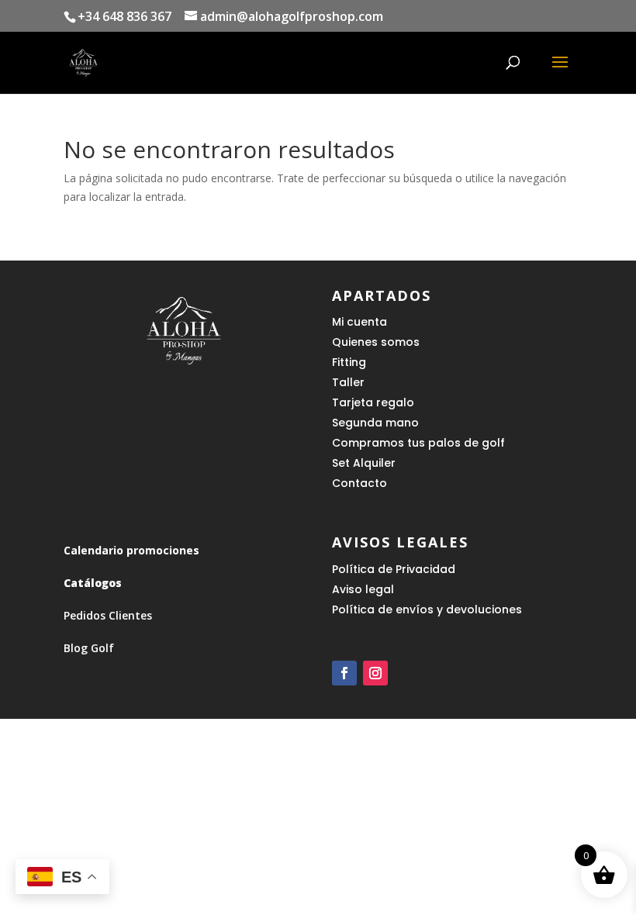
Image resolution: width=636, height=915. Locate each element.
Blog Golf (89, 647)
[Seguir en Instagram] (375, 673)
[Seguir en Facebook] (344, 673)
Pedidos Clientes (108, 615)
